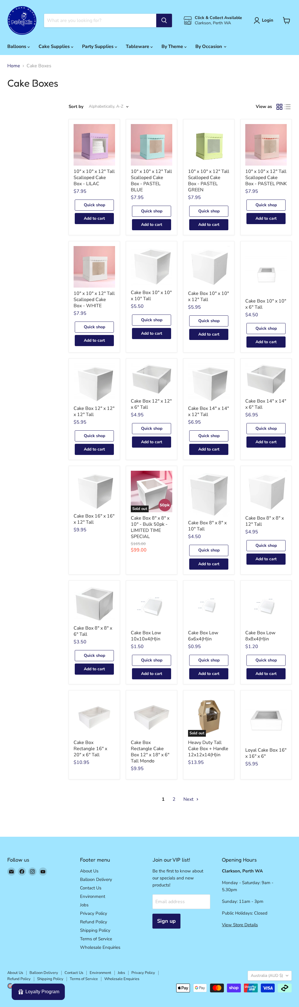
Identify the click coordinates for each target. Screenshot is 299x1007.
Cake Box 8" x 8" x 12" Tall (264, 521)
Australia (267, 975)
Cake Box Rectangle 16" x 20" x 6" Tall (90, 748)
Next (189, 799)
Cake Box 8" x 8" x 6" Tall (93, 631)
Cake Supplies (55, 46)
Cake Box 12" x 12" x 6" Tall (151, 404)
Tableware (138, 46)
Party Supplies (98, 46)
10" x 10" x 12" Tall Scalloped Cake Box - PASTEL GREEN (208, 180)
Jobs (84, 905)
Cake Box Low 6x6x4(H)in (203, 636)
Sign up (166, 920)
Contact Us (90, 888)
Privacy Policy (93, 913)
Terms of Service (96, 939)
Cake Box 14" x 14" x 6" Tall (265, 404)
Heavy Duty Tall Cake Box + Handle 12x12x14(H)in (208, 748)
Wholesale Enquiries (100, 947)
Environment (92, 896)
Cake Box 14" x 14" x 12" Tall (208, 411)
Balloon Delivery (96, 879)
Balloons (17, 46)
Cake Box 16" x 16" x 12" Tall (94, 519)
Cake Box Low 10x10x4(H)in (146, 636)
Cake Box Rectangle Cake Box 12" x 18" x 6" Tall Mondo (150, 751)
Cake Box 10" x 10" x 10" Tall (151, 295)
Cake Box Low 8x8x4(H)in (260, 636)
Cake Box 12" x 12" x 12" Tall (94, 411)
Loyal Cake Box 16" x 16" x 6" (265, 753)
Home (13, 65)
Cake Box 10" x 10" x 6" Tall (265, 304)
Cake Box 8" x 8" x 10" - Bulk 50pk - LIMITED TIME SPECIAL (150, 527)
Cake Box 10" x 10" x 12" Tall (208, 296)
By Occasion (209, 46)
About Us (89, 871)
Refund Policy (93, 922)
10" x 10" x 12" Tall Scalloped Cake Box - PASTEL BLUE (151, 180)
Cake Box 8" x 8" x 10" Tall (207, 526)
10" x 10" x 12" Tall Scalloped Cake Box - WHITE (94, 299)
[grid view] (279, 107)
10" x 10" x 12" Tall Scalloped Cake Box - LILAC (94, 177)
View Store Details (240, 925)
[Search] (164, 20)
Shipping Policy (95, 930)
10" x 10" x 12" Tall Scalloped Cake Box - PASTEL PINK (266, 177)
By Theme (172, 46)
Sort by (76, 106)
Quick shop (94, 205)
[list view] (288, 107)
